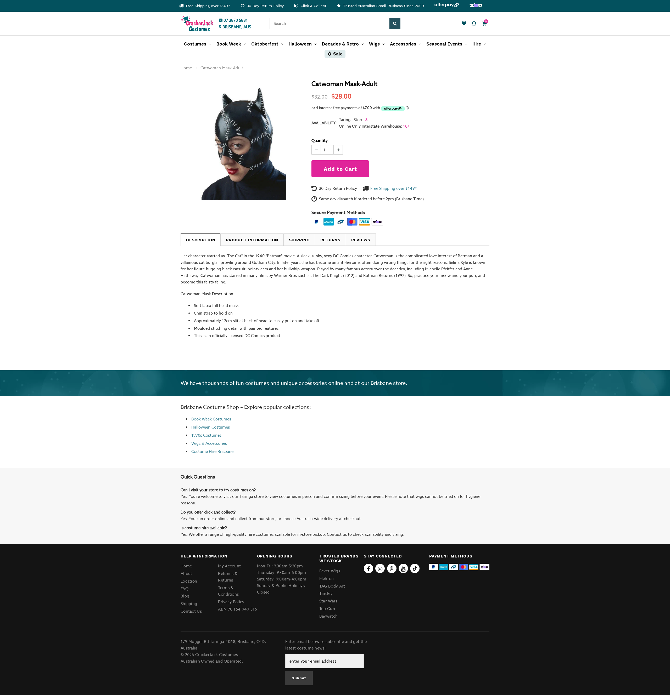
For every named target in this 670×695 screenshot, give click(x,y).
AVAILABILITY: (324, 123)
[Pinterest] (392, 568)
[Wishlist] (464, 24)
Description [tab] (200, 240)
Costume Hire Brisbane (212, 451)
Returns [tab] (330, 240)
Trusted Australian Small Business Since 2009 (383, 6)
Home (186, 67)
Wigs (195, 443)
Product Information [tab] (252, 240)
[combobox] (329, 23)
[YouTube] (403, 568)
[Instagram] (380, 568)
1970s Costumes (206, 435)
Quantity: (320, 140)
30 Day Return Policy (264, 6)
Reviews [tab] (360, 240)
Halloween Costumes (210, 427)
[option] (205, 6)
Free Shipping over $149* (207, 6)
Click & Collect (312, 6)
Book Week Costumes (211, 419)
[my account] (474, 24)
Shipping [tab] (299, 240)
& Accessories (213, 443)
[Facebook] (368, 568)
